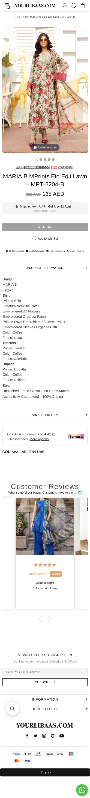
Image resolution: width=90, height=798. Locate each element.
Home (18, 17)
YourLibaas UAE (35, 5)
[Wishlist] (73, 5)
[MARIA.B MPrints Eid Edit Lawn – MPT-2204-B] (36, 159)
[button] (41, 619)
